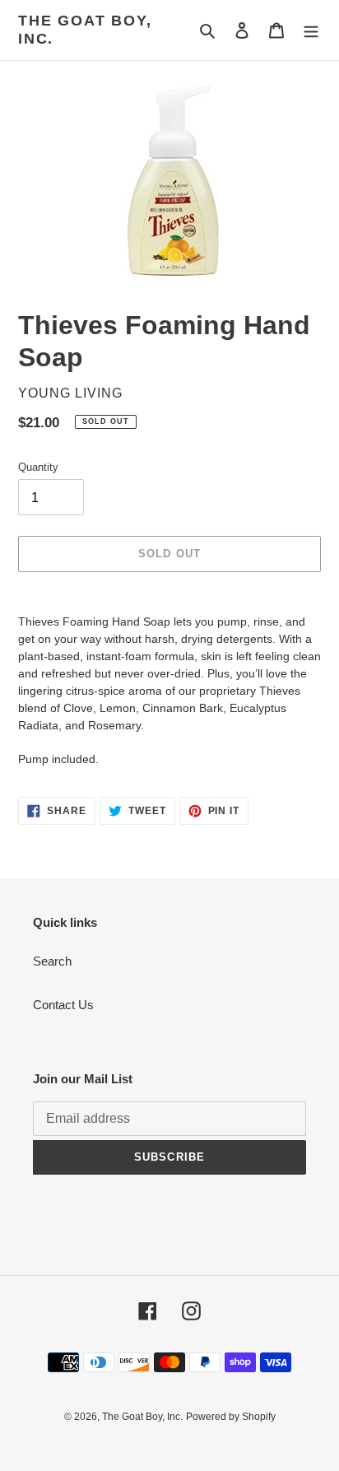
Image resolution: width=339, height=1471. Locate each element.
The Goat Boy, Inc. (84, 29)
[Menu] (311, 30)
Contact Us (63, 1005)
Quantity (38, 467)
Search (52, 961)
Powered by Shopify (231, 1416)
